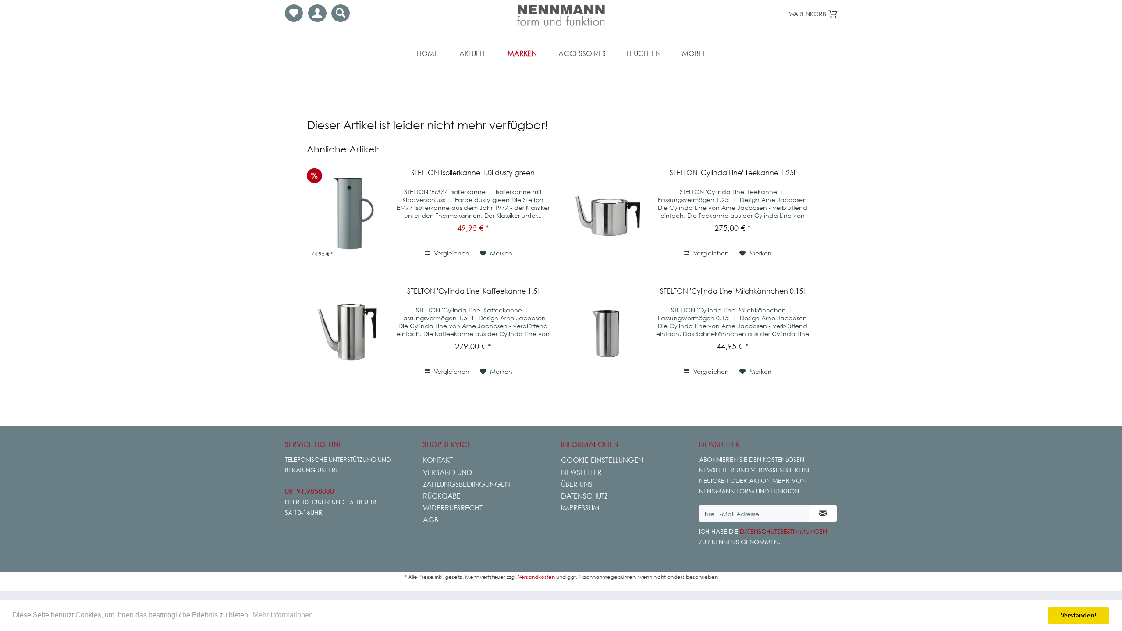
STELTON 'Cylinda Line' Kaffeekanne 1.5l (473, 291)
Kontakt (438, 460)
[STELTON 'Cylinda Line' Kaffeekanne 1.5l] (348, 332)
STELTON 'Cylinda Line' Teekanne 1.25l (732, 172)
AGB (430, 519)
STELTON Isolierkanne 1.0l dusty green (473, 172)
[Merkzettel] (294, 13)
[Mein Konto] (317, 13)
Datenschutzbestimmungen (783, 531)
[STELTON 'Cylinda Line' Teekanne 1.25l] (608, 213)
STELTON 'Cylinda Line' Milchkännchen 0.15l (732, 291)
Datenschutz (584, 496)
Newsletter (581, 472)
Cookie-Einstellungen (602, 460)
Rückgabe (442, 496)
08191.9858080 (309, 491)
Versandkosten (536, 577)
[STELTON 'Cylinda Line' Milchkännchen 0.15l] (608, 332)
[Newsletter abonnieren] (823, 513)
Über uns (577, 484)
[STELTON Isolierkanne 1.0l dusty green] (348, 213)
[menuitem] (294, 13)
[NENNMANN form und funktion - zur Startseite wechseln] (561, 15)
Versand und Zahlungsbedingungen (466, 478)
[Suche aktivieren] (340, 13)
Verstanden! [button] (1079, 615)
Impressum (580, 507)
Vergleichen (450, 253)
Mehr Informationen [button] (283, 615)
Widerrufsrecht (453, 507)
